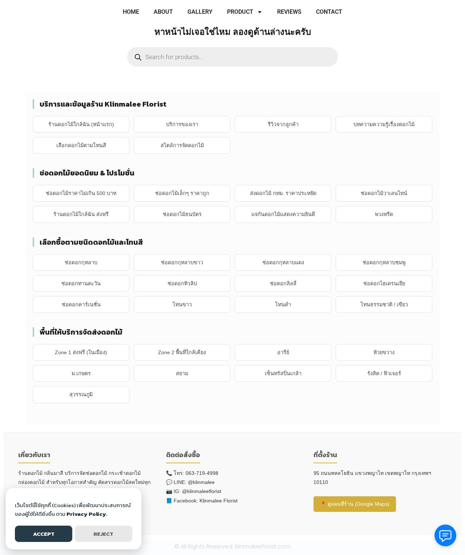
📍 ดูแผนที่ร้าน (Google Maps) (354, 504)
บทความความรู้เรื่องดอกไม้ (384, 124)
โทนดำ (283, 304)
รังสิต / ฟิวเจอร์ (384, 373)
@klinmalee (201, 482)
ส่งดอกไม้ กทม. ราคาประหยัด (283, 193)
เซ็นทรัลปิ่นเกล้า (283, 373)
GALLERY (200, 11)
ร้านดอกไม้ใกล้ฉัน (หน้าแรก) (81, 124)
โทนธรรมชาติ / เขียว (384, 304)
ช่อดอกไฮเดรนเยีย (384, 283)
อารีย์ (283, 352)
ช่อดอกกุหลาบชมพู (384, 262)
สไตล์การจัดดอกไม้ (182, 145)
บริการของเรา (182, 124)
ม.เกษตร (81, 373)
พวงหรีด (384, 214)
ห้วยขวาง (384, 352)
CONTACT (329, 11)
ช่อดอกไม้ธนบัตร (182, 214)
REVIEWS (289, 11)
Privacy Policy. (87, 514)
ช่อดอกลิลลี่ (283, 283)
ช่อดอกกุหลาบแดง (283, 262)
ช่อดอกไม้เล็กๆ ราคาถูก (182, 193)
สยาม (182, 373)
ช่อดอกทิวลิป (182, 283)
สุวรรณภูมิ (81, 394)
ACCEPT (43, 534)
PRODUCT (240, 11)
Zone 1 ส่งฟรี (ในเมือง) (81, 352)
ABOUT (163, 11)
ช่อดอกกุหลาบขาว (182, 262)
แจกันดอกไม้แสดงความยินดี (283, 214)
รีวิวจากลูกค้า (283, 124)
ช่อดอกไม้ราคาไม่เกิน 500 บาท (81, 193)
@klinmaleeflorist (201, 491)
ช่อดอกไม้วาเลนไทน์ (384, 193)
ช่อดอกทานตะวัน (81, 283)
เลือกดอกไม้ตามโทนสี (81, 145)
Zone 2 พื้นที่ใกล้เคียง (182, 352)
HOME (131, 11)
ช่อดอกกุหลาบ (81, 262)
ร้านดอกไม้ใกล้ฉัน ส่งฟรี (81, 214)
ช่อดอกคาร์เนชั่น (81, 304)
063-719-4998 (202, 473)
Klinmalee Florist (218, 501)
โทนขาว (182, 304)
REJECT (103, 534)
